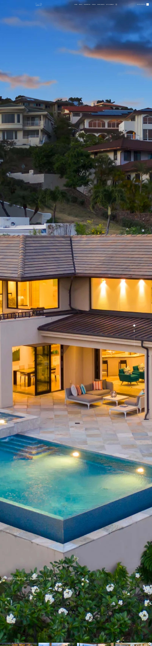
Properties (87, 4)
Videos (94, 4)
